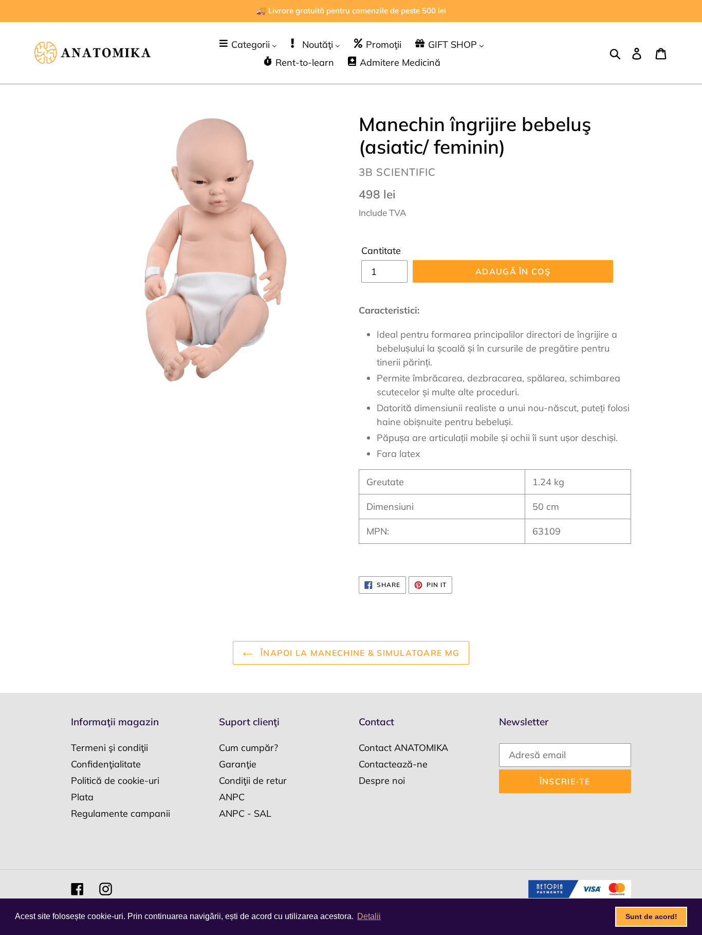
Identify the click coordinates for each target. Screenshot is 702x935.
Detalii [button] (369, 916)
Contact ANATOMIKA (403, 748)
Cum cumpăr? (248, 748)
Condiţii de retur (253, 780)
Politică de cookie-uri (115, 780)
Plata (82, 797)
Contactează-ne (393, 764)
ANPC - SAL (245, 813)
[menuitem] (247, 44)
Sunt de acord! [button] (651, 916)
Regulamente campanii (120, 813)
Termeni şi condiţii (109, 748)
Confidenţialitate (106, 764)
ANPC (232, 797)
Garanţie (237, 764)
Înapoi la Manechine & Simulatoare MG (358, 653)
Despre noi (382, 780)
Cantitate (381, 250)
